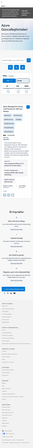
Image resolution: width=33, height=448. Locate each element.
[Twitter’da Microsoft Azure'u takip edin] (4, 293)
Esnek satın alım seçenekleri (8, 338)
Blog (3, 385)
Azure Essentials (5, 319)
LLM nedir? (4, 420)
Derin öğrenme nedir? (7, 415)
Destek (3, 359)
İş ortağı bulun (5, 375)
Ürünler (4, 330)
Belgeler (4, 383)
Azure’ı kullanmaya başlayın (8, 308)
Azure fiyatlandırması (6, 332)
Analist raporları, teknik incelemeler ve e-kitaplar (13, 396)
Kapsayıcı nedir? (5, 423)
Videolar (4, 399)
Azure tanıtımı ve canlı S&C (8, 362)
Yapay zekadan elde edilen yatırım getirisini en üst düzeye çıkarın (16, 343)
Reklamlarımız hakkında (15, 442)
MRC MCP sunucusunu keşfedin (25, 13)
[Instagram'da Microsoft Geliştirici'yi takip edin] (8, 293)
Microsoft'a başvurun (6, 440)
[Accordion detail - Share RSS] (8, 195)
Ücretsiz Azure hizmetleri (7, 335)
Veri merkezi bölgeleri (7, 314)
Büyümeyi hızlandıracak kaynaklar (9, 354)
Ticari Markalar (5, 442)
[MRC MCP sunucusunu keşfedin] (22, 67)
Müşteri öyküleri (5, 322)
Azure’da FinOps (5, 340)
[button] (10, 67)
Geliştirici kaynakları (6, 388)
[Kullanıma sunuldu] (26, 91)
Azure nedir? (5, 306)
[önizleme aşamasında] (18, 91)
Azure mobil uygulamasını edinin (15, 289)
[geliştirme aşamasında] (8, 91)
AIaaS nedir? (5, 418)
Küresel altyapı (5, 311)
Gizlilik (14, 440)
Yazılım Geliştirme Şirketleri (8, 370)
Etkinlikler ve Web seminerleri (8, 394)
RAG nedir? (4, 426)
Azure (3, 6)
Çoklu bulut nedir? (6, 409)
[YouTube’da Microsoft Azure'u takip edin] (14, 293)
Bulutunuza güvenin (6, 316)
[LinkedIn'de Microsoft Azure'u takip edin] (11, 293)
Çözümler (4, 351)
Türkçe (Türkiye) (8, 430)
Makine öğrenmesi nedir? (7, 412)
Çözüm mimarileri (6, 356)
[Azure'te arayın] (1, 2)
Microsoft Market (6, 372)
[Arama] (29, 60)
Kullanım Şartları (20, 440)
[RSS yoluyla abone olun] (16, 67)
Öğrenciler (4, 391)
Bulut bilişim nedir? (6, 407)
